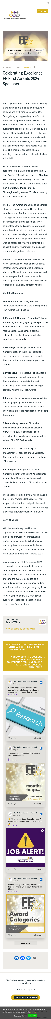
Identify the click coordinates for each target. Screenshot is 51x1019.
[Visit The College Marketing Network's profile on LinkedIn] (10, 683)
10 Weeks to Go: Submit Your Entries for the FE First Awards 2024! (26, 647)
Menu (44, 11)
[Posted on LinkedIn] (41, 682)
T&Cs (32, 989)
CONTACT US (22, 989)
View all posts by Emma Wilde (20, 628)
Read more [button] (12, 694)
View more (33, 1012)
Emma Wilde (28, 67)
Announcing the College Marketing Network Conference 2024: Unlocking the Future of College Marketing (24, 662)
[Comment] (14, 738)
